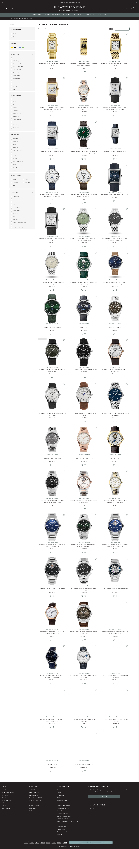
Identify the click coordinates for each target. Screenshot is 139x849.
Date (14, 216)
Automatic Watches (35, 800)
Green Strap (16, 127)
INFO (105, 14)
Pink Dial (15, 164)
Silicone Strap (16, 78)
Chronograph (16, 210)
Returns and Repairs (63, 808)
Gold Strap (15, 107)
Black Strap (16, 99)
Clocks (4, 805)
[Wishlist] (129, 8)
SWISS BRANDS (36, 14)
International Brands (8, 792)
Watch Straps (6, 808)
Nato (14, 89)
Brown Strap (16, 104)
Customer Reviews (62, 818)
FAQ (58, 803)
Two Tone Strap (17, 119)
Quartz (14, 179)
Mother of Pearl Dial (18, 161)
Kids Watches (6, 803)
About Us (60, 790)
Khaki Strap (16, 110)
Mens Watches (6, 798)
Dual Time (15, 225)
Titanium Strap (17, 69)
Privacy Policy (61, 829)
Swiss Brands (6, 790)
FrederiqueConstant (84, 105)
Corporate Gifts (61, 826)
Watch (14, 36)
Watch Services (61, 811)
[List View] (112, 29)
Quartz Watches (34, 805)
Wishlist (59, 834)
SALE (99, 14)
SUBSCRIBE (103, 797)
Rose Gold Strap (17, 113)
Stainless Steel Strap (18, 66)
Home (10, 18)
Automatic (15, 182)
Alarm (14, 202)
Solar (14, 185)
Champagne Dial (17, 150)
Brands (11, 24)
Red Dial (15, 167)
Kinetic (26, 179)
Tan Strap (15, 122)
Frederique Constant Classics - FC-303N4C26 (115, 194)
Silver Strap (16, 116)
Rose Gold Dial (16, 170)
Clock (14, 33)
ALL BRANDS (67, 14)
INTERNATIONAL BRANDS (52, 14)
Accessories (78, 14)
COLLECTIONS (90, 14)
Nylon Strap (16, 61)
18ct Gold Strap (17, 84)
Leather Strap (16, 58)
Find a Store (60, 795)
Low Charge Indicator (18, 228)
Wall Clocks (32, 811)
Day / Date (16, 219)
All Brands (5, 795)
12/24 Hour (16, 199)
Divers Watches (34, 792)
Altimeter (15, 204)
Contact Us (60, 792)
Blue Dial (15, 144)
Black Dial (15, 141)
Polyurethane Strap (18, 63)
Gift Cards (60, 798)
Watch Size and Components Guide (67, 821)
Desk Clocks (32, 808)
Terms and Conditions (63, 832)
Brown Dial (15, 147)
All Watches (32, 790)
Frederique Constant (52, 61)
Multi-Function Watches (36, 798)
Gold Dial (15, 153)
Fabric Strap (16, 86)
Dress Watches (33, 795)
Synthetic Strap (17, 72)
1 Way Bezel (16, 196)
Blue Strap (15, 102)
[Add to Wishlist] (64, 34)
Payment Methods (62, 813)
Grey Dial (15, 156)
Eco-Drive (27, 182)
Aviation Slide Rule (18, 207)
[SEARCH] (122, 8)
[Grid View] (110, 29)
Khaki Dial (15, 158)
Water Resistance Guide (64, 824)
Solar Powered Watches (36, 803)
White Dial (15, 138)
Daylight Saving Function (19, 222)
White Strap (16, 125)
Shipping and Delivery (63, 805)
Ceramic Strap (16, 81)
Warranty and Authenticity (65, 816)
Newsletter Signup (62, 800)
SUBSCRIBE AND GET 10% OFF (98, 787)
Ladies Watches (6, 800)
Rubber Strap (16, 75)
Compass (15, 213)
